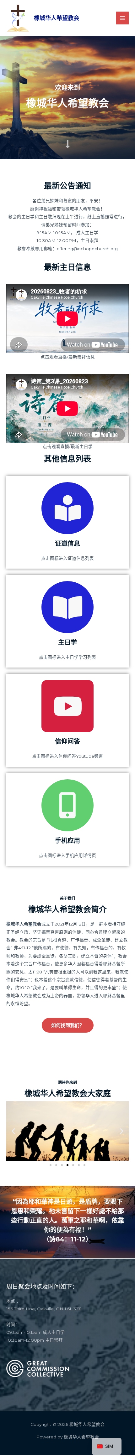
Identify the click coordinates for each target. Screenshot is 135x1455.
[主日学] (67, 607)
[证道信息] (67, 508)
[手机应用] (67, 805)
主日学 (67, 642)
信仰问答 (67, 741)
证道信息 (67, 543)
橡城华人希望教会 (56, 18)
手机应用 (67, 840)
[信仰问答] (67, 706)
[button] (13, 1131)
